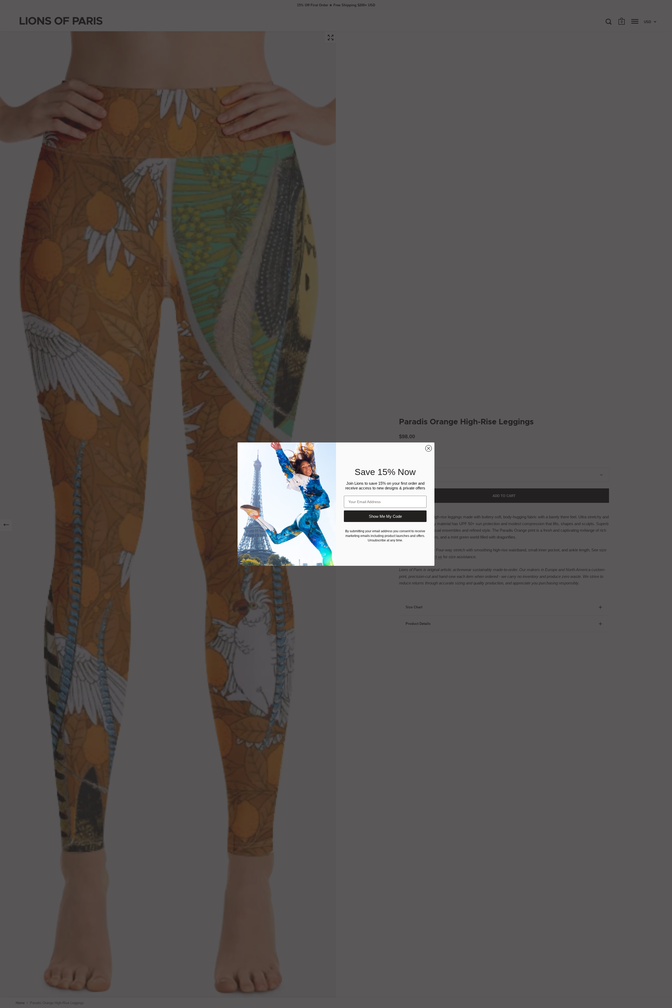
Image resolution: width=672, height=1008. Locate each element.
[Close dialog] (428, 448)
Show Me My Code (385, 516)
